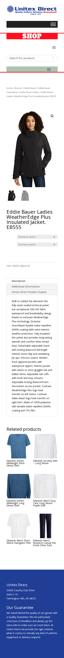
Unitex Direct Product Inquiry (29, 292)
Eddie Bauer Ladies (29, 92)
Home (9, 88)
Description (18, 281)
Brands (18, 88)
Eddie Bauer (30, 88)
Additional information (26, 286)
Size (9, 244)
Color (10, 236)
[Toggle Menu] (53, 24)
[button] (52, 116)
